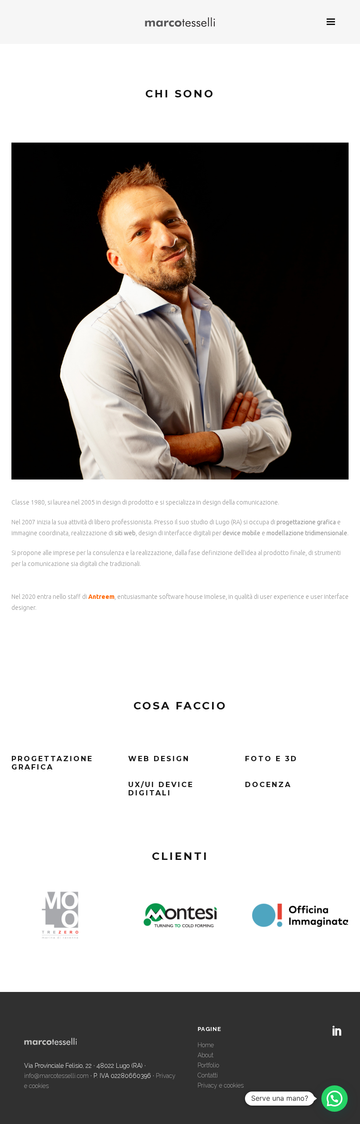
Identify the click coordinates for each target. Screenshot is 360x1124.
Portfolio (208, 1065)
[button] (334, 1098)
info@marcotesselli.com (56, 1075)
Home (206, 1045)
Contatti (208, 1075)
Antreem (101, 596)
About (205, 1055)
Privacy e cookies (221, 1085)
